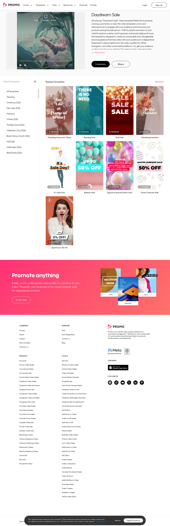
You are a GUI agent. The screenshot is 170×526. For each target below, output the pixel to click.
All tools (65, 361)
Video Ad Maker (68, 373)
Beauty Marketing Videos (28, 451)
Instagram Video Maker (28, 394)
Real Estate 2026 (14, 152)
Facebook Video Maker (28, 381)
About (21, 335)
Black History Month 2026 (18, 136)
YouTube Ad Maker (26, 410)
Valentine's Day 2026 (16, 130)
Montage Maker (68, 484)
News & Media (24, 343)
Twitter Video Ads (26, 427)
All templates (13, 91)
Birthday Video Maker (70, 435)
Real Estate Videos (26, 435)
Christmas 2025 (14, 102)
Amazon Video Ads (26, 431)
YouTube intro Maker (27, 414)
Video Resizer (67, 468)
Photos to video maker (70, 365)
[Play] (20, 65)
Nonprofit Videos (25, 464)
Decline (118, 520)
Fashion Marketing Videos (29, 443)
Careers (22, 339)
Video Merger (67, 460)
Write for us (23, 347)
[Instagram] (126, 351)
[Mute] (25, 65)
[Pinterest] (142, 382)
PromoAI (83, 5)
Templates (40, 5)
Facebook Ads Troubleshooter (73, 402)
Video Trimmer (67, 476)
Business (22, 460)
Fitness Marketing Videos (28, 439)
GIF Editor (65, 455)
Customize (100, 64)
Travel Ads (23, 455)
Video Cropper (67, 488)
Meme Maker (67, 431)
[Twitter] (129, 382)
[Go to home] (13, 5)
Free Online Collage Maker (72, 385)
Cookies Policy (100, 521)
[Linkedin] (135, 382)
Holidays (11, 113)
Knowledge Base (68, 335)
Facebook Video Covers (70, 390)
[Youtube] (123, 382)
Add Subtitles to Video (70, 480)
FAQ (63, 330)
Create (26, 5)
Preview (59, 108)
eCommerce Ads (25, 373)
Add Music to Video (69, 414)
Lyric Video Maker (68, 443)
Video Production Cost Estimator (74, 394)
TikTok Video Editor (69, 497)
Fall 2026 (11, 141)
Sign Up (159, 5)
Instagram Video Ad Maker (29, 398)
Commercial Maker (26, 369)
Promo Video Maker (26, 365)
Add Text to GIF (67, 422)
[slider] (20, 61)
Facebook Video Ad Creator (29, 385)
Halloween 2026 (14, 147)
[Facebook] (114, 351)
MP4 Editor (66, 410)
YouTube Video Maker (27, 406)
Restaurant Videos (26, 447)
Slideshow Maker (68, 492)
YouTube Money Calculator (72, 406)
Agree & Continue (133, 520)
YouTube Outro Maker (27, 418)
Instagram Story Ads (27, 402)
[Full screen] (71, 65)
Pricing (93, 5)
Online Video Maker (69, 369)
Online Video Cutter (69, 439)
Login (144, 5)
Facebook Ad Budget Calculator (74, 398)
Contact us (66, 339)
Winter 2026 (12, 119)
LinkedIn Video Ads (26, 422)
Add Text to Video (68, 451)
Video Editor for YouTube (71, 427)
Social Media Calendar (70, 377)
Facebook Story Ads (26, 390)
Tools (54, 5)
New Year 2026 (13, 108)
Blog (63, 343)
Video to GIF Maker (69, 418)
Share (121, 64)
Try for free (21, 300)
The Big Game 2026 (15, 124)
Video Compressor (69, 464)
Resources (68, 5)
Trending (11, 97)
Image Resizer (67, 381)
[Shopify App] (129, 367)
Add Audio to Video (69, 447)
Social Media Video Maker (29, 377)
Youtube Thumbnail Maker (72, 472)
